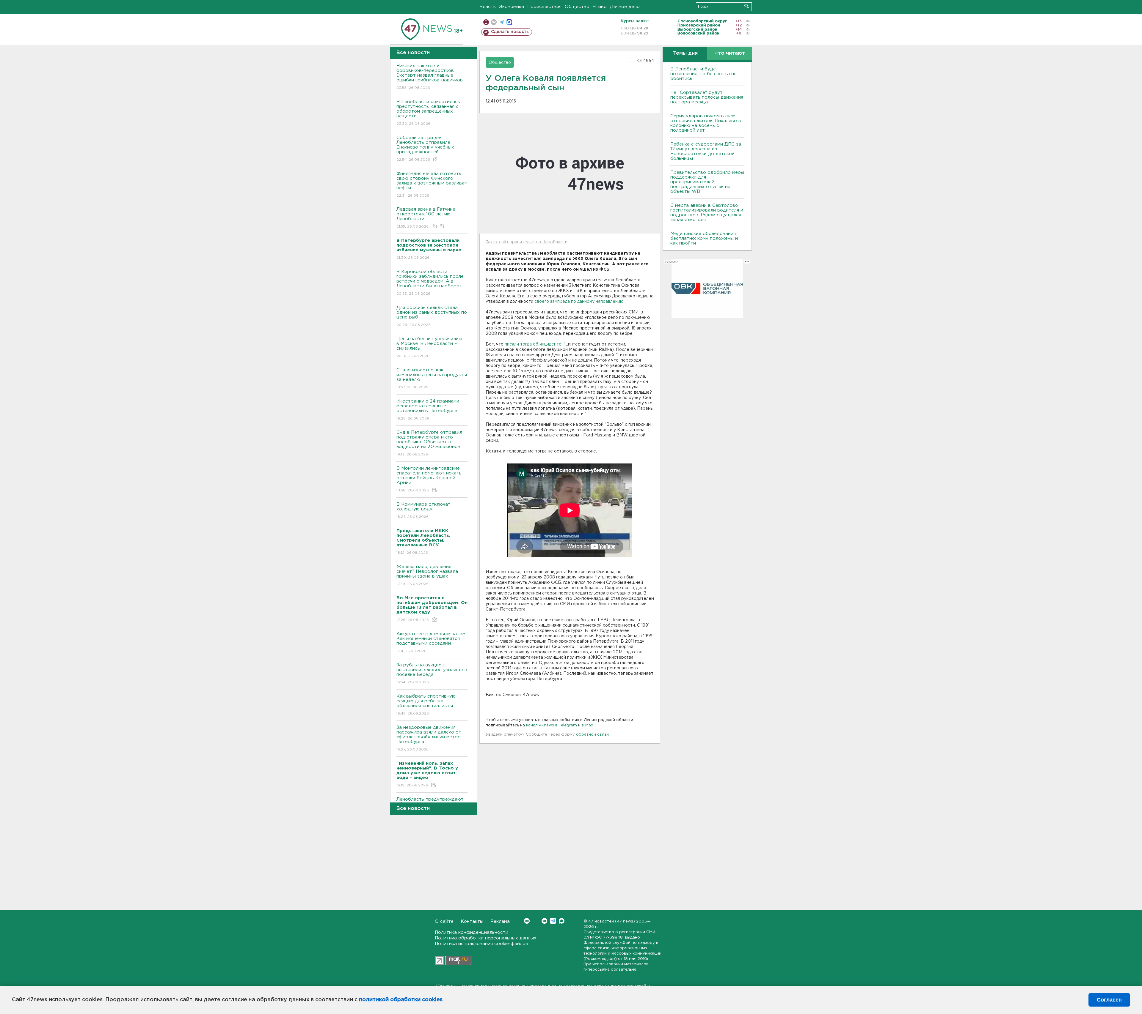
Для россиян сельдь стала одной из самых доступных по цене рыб (431, 316)
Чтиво (600, 7)
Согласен (1109, 1000)
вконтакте (494, 22)
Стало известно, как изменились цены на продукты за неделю (431, 378)
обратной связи (592, 734)
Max (561, 921)
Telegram (553, 921)
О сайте (444, 921)
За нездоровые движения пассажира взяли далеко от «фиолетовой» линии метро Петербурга (428, 738)
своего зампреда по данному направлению (579, 301)
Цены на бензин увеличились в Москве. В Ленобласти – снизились (430, 347)
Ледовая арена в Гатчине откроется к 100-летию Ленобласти (425, 217)
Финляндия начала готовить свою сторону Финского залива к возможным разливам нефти (432, 184)
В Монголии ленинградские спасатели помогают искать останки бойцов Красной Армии (429, 479)
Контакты (472, 921)
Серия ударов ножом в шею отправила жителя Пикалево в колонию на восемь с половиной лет (705, 123)
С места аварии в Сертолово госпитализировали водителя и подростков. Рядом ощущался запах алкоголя (706, 213)
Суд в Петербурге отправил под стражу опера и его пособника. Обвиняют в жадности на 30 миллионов (429, 443)
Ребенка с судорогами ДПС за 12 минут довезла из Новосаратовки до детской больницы (705, 151)
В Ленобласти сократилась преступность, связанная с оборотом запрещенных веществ (428, 112)
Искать (746, 6)
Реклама (500, 921)
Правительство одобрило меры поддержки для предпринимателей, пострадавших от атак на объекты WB (707, 182)
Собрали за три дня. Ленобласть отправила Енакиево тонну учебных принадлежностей (425, 148)
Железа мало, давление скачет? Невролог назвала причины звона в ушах (427, 575)
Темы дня (685, 53)
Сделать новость (510, 32)
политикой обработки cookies (401, 999)
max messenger (509, 22)
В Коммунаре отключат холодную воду (423, 510)
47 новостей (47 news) (611, 921)
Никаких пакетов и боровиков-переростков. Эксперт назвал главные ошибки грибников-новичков (429, 76)
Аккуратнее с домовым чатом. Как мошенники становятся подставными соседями (431, 642)
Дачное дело (625, 7)
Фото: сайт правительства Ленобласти (526, 242)
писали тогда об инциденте (533, 344)
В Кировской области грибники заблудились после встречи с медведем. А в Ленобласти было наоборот (430, 282)
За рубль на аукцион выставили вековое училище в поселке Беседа (431, 673)
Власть (487, 7)
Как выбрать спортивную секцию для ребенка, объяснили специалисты (426, 704)
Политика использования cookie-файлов (481, 944)
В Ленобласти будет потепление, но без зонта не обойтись (703, 74)
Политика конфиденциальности (471, 932)
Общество (577, 7)
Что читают (729, 53)
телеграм (501, 22)
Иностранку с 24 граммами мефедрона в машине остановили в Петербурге (427, 409)
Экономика (511, 7)
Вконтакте (544, 921)
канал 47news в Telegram (551, 725)
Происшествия (544, 7)
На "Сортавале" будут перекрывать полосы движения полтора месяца (706, 97)
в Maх (587, 725)
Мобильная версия (486, 22)
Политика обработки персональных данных (486, 938)
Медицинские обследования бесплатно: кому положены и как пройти (704, 238)
